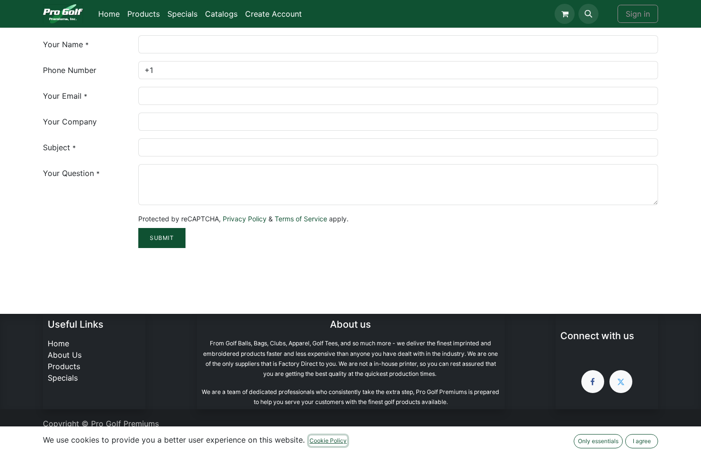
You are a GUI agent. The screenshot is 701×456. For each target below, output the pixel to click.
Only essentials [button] (598, 441)
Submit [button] (162, 237)
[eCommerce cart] (565, 14)
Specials (63, 378)
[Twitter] (620, 381)
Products (64, 366)
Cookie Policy (328, 440)
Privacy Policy (245, 219)
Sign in (638, 14)
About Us (65, 355)
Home (58, 343)
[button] (588, 14)
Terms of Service (301, 219)
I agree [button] (642, 441)
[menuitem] (109, 13)
